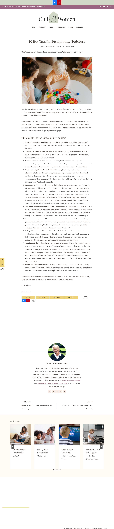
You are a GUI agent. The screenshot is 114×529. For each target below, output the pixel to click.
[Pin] (28, 300)
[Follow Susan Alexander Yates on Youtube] (60, 391)
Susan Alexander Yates (47, 46)
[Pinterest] (107, 6)
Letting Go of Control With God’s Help (42, 453)
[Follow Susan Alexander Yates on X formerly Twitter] (53, 391)
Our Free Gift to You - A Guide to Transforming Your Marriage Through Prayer (23, 6)
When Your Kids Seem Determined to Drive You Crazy (37, 405)
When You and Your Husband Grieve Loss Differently (77, 405)
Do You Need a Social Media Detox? (19, 453)
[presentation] (20, 434)
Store (71, 27)
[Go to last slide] (12, 446)
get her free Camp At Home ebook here (52, 384)
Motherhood (71, 46)
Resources (62, 27)
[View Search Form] (111, 7)
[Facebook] (100, 6)
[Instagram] (103, 6)
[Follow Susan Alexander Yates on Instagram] (57, 391)
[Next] (101, 446)
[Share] (24, 300)
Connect (79, 27)
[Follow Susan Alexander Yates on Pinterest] (64, 391)
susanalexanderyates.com (71, 381)
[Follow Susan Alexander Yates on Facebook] (49, 391)
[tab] (53, 469)
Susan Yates (26, 291)
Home (33, 27)
